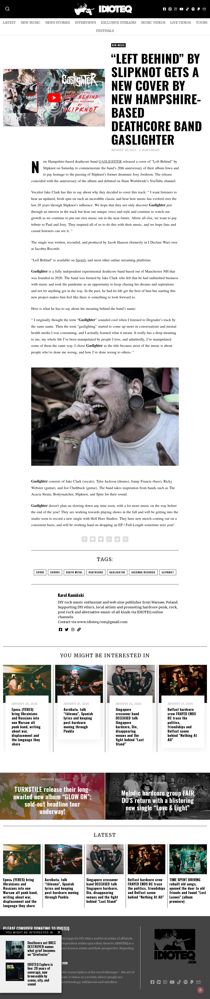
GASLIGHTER (110, 161)
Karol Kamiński (71, 595)
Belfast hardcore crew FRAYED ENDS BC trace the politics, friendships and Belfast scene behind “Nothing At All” (182, 724)
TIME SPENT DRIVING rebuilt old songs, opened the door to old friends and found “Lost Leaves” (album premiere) (187, 890)
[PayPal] (198, 9)
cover (40, 572)
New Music (30, 22)
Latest (9, 22)
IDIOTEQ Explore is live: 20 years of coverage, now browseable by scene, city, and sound (40, 974)
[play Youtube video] (54, 97)
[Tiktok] (187, 9)
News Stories (57, 22)
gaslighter (117, 572)
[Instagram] (175, 9)
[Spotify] (193, 9)
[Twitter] (170, 9)
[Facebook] (164, 9)
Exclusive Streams (118, 22)
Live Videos (180, 22)
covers (55, 572)
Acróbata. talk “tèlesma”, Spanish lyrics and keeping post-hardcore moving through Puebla (78, 720)
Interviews (85, 22)
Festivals (105, 31)
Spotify (81, 259)
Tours (201, 22)
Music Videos (153, 22)
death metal (74, 572)
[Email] (204, 9)
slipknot (168, 572)
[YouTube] (181, 9)
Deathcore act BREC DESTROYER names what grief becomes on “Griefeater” (41, 948)
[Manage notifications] (200, 990)
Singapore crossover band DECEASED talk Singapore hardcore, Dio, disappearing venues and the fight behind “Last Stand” (130, 726)
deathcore (96, 572)
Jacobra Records (143, 572)
